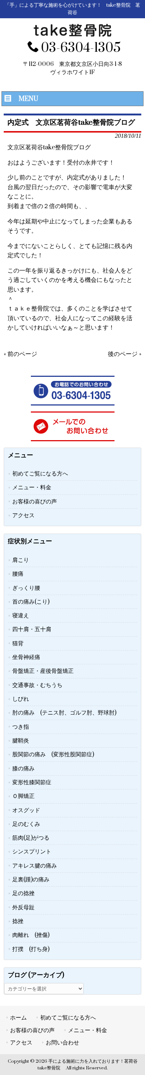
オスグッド (26, 810)
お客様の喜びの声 (34, 501)
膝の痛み (23, 768)
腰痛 (17, 574)
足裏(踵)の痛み (30, 879)
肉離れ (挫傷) (30, 935)
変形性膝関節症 (31, 782)
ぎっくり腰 (26, 588)
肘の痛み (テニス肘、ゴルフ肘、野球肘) (64, 712)
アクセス (23, 515)
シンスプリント (31, 851)
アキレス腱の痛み (34, 865)
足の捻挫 (23, 893)
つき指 (20, 727)
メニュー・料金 (31, 487)
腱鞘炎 (20, 740)
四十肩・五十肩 (31, 629)
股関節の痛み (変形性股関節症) (53, 754)
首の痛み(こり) (30, 601)
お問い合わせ (62, 1042)
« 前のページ (20, 354)
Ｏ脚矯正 (23, 796)
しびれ (20, 699)
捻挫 (17, 921)
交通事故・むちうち (37, 685)
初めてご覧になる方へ (40, 473)
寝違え (20, 615)
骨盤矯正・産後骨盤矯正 (43, 671)
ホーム (18, 1017)
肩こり (20, 560)
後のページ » (124, 354)
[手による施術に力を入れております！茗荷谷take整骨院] (72, 35)
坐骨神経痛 (26, 657)
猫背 (17, 643)
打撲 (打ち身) (30, 949)
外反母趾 (23, 907)
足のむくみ (26, 824)
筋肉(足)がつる (30, 838)
